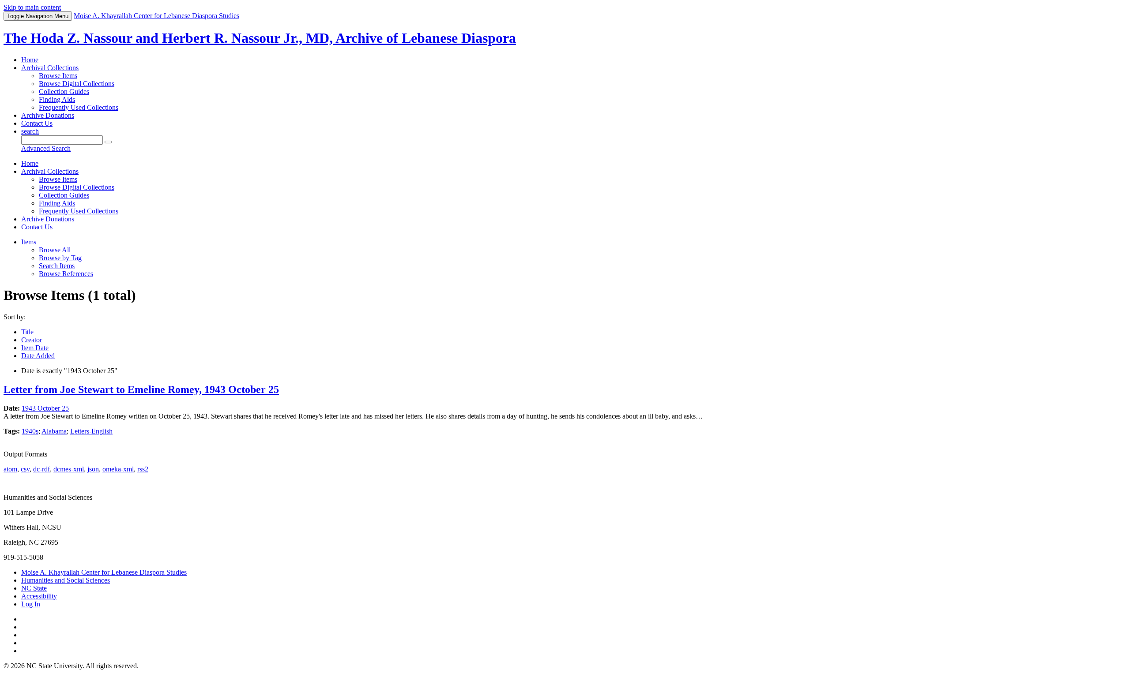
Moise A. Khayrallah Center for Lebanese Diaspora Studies (104, 572)
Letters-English (91, 431)
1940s (30, 431)
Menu (37, 16)
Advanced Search (46, 148)
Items (28, 242)
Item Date (35, 348)
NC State (34, 588)
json (93, 469)
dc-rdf (41, 469)
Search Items (57, 265)
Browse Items (58, 75)
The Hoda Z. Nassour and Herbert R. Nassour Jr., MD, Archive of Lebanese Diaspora (260, 38)
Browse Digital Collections (76, 83)
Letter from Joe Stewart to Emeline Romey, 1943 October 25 (141, 389)
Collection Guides (64, 91)
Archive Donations (47, 115)
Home (29, 60)
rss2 (142, 469)
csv (25, 469)
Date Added (38, 355)
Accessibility (39, 596)
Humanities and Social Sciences (65, 580)
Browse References (66, 273)
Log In (30, 604)
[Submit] (108, 142)
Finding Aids (57, 99)
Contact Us (37, 123)
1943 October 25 (45, 408)
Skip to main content (32, 7)
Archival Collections (50, 67)
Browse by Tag (60, 258)
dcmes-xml (68, 469)
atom (10, 469)
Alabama (54, 431)
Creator (31, 340)
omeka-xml (118, 469)
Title (27, 332)
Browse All (55, 250)
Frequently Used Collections (78, 107)
